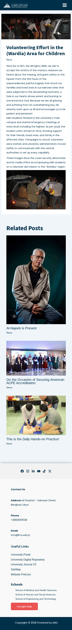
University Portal (20, 554)
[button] (24, 606)
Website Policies (21, 574)
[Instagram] (27, 471)
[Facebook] (22, 471)
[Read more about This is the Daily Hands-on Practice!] (36, 415)
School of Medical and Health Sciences (36, 590)
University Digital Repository (28, 559)
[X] (50, 471)
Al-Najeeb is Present (21, 328)
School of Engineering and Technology (35, 599)
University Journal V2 (23, 564)
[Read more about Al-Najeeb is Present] (36, 279)
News (9, 59)
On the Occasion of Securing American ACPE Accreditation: (35, 381)
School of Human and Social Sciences (35, 594)
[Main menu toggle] (64, 5)
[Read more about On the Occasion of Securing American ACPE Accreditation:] (36, 358)
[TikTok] (44, 471)
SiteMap (16, 569)
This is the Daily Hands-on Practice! (32, 439)
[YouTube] (39, 471)
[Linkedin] (33, 471)
